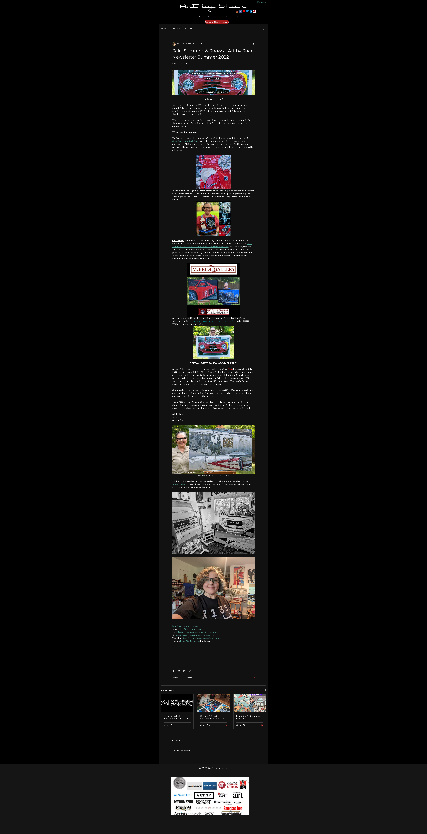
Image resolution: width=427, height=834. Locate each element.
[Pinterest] (254, 11)
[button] (219, 17)
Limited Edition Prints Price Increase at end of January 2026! (212, 717)
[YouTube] (244, 11)
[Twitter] (247, 11)
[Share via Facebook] (173, 671)
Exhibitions (194, 29)
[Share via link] (190, 671)
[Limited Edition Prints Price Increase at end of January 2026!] (213, 703)
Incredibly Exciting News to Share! (248, 717)
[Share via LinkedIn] (184, 671)
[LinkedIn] (251, 11)
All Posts (164, 29)
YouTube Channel (179, 29)
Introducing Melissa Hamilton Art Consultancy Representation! (177, 717)
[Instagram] (237, 11)
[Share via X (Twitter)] (179, 671)
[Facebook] (240, 11)
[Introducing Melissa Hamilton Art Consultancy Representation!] (177, 703)
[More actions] (253, 44)
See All (263, 690)
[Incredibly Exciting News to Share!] (250, 703)
